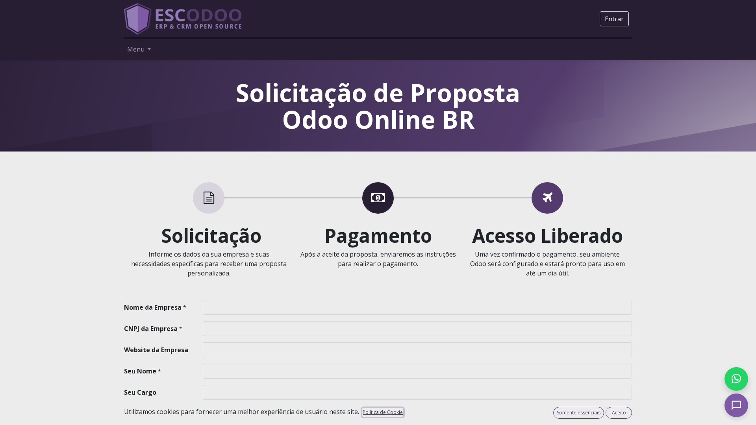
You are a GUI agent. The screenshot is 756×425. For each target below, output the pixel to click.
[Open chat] (736, 405)
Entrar (614, 19)
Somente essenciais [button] (578, 412)
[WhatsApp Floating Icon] (736, 379)
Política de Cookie (383, 412)
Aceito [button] (619, 412)
